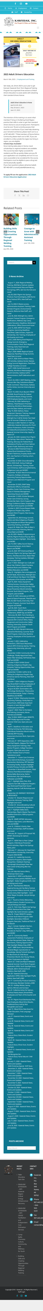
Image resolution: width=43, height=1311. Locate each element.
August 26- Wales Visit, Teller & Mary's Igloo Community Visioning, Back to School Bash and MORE (21, 529)
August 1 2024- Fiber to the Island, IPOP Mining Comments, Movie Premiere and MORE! (19, 712)
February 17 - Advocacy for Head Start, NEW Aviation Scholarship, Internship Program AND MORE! (21, 852)
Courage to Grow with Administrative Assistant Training (31, 234)
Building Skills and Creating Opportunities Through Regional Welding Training (10, 237)
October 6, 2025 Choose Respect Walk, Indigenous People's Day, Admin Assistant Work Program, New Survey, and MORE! (21, 511)
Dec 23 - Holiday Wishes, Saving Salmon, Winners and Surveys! (18, 986)
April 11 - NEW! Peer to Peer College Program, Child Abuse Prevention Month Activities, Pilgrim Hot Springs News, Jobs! (20, 844)
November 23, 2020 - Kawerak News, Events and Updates (20, 1079)
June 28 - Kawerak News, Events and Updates (20, 1022)
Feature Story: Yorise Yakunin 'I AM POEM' (19, 1057)
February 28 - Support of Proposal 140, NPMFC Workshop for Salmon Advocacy (21, 835)
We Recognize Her (14, 1054)
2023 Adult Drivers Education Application (20, 175)
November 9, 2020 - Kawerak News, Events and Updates (20, 1084)
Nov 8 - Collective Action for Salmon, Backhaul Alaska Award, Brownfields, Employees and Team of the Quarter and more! (21, 993)
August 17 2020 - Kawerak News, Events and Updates (21, 1112)
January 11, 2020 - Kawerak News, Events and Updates (19, 1062)
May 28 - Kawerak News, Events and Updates (20, 1027)
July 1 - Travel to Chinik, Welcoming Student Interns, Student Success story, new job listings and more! (21, 902)
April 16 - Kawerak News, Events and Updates (20, 1031)
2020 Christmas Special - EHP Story (20, 1066)
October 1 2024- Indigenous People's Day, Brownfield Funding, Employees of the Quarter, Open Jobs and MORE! (21, 683)
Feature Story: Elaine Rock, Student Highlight (20, 1036)
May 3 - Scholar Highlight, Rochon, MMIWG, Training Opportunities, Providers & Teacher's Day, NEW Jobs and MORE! (20, 929)
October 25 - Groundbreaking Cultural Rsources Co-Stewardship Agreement (21, 806)
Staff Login (21, 1292)
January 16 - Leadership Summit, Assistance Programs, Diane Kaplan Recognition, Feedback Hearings (19, 859)
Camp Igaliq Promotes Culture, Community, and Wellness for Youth (21, 1242)
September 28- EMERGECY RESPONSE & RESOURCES (20, 794)
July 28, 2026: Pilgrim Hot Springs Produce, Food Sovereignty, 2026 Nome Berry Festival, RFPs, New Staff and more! (21, 298)
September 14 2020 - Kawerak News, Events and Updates (20, 1103)
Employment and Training (25, 79)
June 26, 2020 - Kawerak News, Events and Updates (20, 1126)
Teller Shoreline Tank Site (21, 1177)
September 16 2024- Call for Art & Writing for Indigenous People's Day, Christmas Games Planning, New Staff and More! (20, 675)
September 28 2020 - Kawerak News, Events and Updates (20, 1098)
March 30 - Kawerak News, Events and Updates (21, 1041)
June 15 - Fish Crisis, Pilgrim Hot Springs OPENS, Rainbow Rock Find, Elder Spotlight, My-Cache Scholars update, (21, 909)
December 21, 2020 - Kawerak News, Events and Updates (20, 1069)
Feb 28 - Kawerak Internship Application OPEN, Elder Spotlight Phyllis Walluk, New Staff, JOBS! (21, 975)
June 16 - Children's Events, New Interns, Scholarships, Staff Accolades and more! (20, 828)
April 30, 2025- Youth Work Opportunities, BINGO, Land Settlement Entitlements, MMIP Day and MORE (21, 610)
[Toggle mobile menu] (38, 27)
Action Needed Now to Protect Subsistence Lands (18, 754)
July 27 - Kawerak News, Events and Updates (20, 1017)
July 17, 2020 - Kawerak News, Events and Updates (20, 1122)
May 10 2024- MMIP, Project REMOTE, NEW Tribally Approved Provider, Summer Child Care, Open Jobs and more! (20, 720)
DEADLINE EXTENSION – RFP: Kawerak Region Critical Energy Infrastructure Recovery (21, 1193)
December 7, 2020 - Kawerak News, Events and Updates (19, 1074)
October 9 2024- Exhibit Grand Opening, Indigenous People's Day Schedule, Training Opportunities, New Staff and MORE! (20, 666)
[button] (5, 232)
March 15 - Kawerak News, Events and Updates (21, 1050)
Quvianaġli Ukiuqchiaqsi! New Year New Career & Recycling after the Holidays (19, 866)
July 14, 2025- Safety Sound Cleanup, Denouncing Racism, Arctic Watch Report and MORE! (20, 546)
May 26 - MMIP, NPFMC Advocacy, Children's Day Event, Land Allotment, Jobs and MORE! (20, 821)
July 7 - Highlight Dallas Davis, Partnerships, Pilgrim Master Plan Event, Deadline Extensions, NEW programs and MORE (21, 813)
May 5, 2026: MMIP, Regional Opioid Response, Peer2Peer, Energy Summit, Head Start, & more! (20, 353)
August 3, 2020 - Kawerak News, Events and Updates (21, 1117)
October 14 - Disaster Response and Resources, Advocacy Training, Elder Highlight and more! (20, 800)
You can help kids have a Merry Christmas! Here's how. (18, 872)
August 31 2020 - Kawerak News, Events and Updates (21, 1107)
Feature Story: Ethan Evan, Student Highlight (20, 1046)
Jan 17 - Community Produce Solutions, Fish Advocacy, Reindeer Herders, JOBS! (21, 981)
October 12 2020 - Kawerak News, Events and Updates (19, 1093)
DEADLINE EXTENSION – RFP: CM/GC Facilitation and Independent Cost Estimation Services (21, 1219)
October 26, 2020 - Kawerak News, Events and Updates (19, 1088)
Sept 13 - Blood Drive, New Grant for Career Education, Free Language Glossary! (20, 1011)
